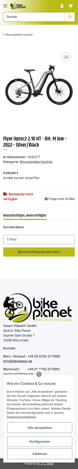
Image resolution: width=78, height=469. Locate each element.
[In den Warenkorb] (6, 45)
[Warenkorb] (70, 6)
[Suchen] (70, 17)
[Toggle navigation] (5, 4)
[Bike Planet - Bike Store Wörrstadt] (18, 6)
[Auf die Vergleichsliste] (66, 57)
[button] (62, 6)
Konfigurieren (39, 441)
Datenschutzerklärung (21, 417)
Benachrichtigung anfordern (39, 252)
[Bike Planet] (37, 308)
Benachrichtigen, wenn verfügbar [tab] (25, 215)
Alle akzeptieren (40, 428)
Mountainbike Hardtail (36, 162)
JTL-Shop (47, 463)
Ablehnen (39, 454)
